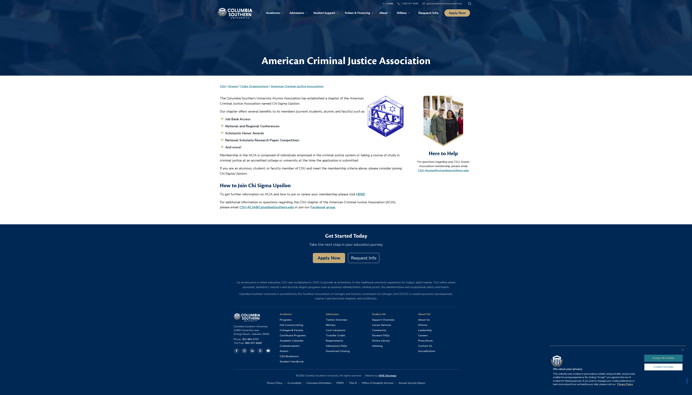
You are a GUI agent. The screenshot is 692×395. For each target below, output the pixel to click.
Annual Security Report (411, 383)
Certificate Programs (293, 335)
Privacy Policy (274, 383)
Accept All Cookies (663, 358)
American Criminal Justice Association (297, 86)
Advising (377, 346)
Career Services (381, 325)
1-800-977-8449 (410, 3)
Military (330, 325)
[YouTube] (268, 351)
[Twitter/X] (260, 351)
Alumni (233, 86)
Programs (286, 320)
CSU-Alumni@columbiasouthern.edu (443, 170)
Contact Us (425, 346)
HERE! (360, 194)
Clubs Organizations (254, 86)
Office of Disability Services (378, 383)
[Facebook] (236, 351)
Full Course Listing (291, 325)
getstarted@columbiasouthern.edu (444, 3)
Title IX (353, 383)
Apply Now (457, 13)
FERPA (340, 383)
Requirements (334, 340)
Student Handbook (292, 361)
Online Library (381, 340)
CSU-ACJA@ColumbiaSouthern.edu (266, 207)
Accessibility (294, 383)
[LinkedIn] (252, 351)
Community (379, 330)
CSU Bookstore (289, 356)
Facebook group (322, 207)
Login (389, 3)
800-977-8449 (253, 343)
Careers (423, 335)
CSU (223, 86)
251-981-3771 (250, 339)
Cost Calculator (336, 330)
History (422, 325)
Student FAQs (380, 335)
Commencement (290, 346)
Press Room (425, 340)
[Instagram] (244, 351)
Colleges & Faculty (291, 330)
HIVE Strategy (387, 375)
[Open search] (469, 3)
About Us (424, 320)
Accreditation (426, 351)
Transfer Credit (335, 335)
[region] (617, 367)
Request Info (428, 13)
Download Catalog (338, 351)
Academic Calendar (291, 340)
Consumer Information (319, 383)
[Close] (683, 350)
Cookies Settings (663, 367)
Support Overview (383, 320)
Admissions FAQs (336, 346)
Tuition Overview (336, 320)
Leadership (425, 330)
